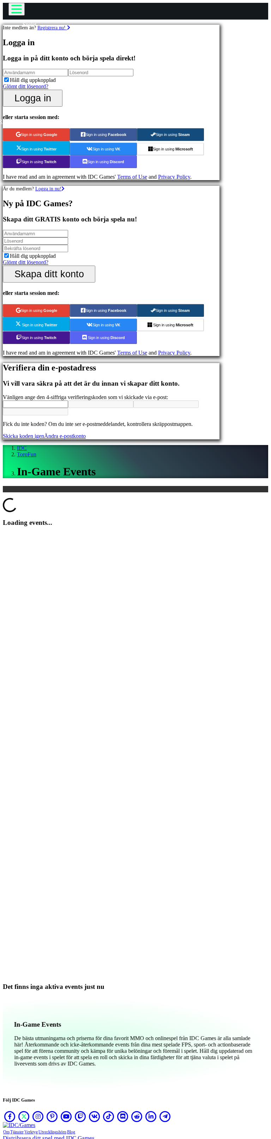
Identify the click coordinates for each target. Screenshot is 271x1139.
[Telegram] (165, 1116)
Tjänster (17, 1131)
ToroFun (26, 454)
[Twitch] (80, 1116)
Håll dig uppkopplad (33, 80)
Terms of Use (132, 177)
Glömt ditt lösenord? (25, 86)
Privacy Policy (174, 177)
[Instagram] (38, 1116)
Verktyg (31, 1131)
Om (6, 1131)
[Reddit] (137, 1116)
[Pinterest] (52, 1116)
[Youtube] (66, 1116)
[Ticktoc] (109, 1116)
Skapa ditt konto (49, 273)
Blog (71, 1131)
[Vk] (95, 1116)
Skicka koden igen (23, 436)
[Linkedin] (151, 1116)
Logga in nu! (48, 188)
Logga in (32, 98)
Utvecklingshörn (52, 1131)
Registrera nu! (52, 27)
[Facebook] (10, 1116)
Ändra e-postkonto (65, 436)
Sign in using (39, 134)
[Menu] (16, 9)
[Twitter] (24, 1116)
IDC (22, 448)
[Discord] (123, 1116)
